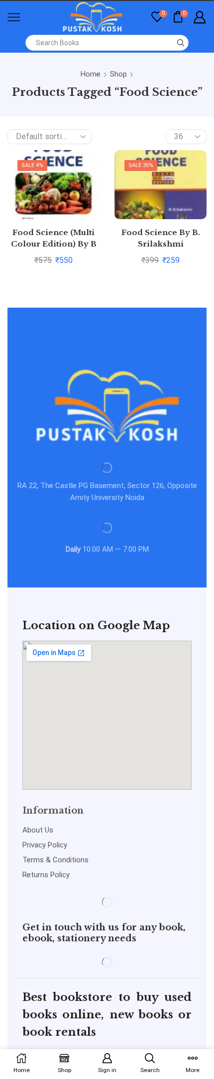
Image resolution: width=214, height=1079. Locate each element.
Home (91, 74)
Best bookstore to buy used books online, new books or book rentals (107, 1015)
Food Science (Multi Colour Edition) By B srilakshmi (54, 244)
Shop (118, 74)
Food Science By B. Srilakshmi (160, 238)
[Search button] (180, 42)
